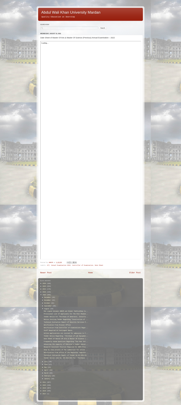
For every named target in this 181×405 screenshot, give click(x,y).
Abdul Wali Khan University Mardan (70, 12)
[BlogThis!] (70, 262)
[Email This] (68, 262)
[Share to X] (72, 262)
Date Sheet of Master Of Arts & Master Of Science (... (66, 339)
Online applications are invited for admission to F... (66, 333)
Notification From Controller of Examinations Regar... (66, 328)
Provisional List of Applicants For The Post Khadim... (66, 314)
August (47, 309)
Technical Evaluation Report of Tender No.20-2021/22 (65, 355)
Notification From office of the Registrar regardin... (66, 352)
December (48, 297)
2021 (45, 382)
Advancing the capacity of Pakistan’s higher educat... (66, 344)
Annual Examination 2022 (60, 265)
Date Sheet (99, 265)
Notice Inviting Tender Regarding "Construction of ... (66, 319)
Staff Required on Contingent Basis (58, 330)
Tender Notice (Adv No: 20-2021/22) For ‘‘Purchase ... (66, 358)
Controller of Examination (82, 265)
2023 (45, 292)
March (46, 373)
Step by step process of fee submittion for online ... (66, 350)
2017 (45, 394)
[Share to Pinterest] (76, 262)
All (48, 265)
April (46, 370)
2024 (45, 289)
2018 (45, 391)
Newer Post (46, 273)
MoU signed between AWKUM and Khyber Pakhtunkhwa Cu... (66, 311)
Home (90, 273)
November (48, 300)
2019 (45, 388)
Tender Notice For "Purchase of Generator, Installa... (66, 317)
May (46, 367)
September (48, 306)
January (47, 379)
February (48, 376)
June (46, 364)
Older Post (135, 273)
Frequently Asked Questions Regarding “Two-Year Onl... (66, 341)
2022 (45, 295)
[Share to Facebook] (74, 262)
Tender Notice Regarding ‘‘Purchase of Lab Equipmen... (66, 336)
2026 (45, 283)
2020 (45, 385)
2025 (45, 286)
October (47, 303)
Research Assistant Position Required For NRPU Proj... (66, 347)
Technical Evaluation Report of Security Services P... (66, 322)
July (46, 361)
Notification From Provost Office (57, 325)
